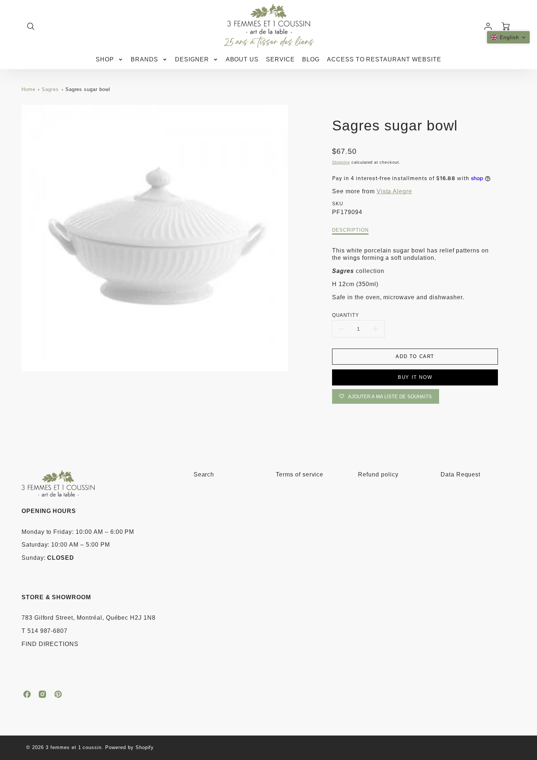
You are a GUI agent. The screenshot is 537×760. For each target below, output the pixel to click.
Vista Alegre (394, 191)
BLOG (311, 59)
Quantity (345, 315)
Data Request (461, 474)
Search (204, 474)
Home (28, 89)
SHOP (105, 59)
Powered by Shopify (129, 747)
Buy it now (415, 377)
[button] (508, 37)
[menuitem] (109, 59)
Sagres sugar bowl (87, 89)
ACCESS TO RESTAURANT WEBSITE (384, 59)
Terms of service (299, 474)
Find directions (50, 644)
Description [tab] (350, 230)
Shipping (341, 162)
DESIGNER (192, 59)
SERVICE (280, 59)
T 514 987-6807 (45, 631)
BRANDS (144, 59)
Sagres (50, 89)
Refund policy (378, 474)
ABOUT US (242, 59)
